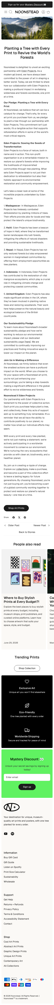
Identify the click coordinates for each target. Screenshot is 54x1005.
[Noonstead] (27, 12)
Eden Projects (28, 70)
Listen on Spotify (12, 867)
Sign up (27, 786)
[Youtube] (5, 834)
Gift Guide (9, 862)
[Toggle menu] (6, 12)
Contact (8, 923)
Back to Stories (27, 532)
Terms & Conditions (14, 914)
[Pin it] (25, 517)
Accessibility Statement (16, 918)
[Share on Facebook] (13, 517)
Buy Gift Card (11, 857)
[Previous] (5, 4)
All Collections (11, 965)
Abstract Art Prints (13, 946)
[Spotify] (12, 834)
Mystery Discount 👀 (35, 4)
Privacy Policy (11, 909)
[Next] (48, 4)
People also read (27, 544)
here (27, 341)
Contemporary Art (13, 960)
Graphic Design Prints (15, 951)
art (13, 74)
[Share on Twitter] (19, 517)
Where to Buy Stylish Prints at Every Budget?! (21, 599)
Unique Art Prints (13, 956)
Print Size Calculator (14, 871)
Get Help (8, 899)
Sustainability (11, 876)
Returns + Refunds (13, 904)
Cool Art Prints (11, 941)
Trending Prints (27, 657)
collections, (22, 469)
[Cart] (48, 12)
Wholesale (9, 881)
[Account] (42, 12)
